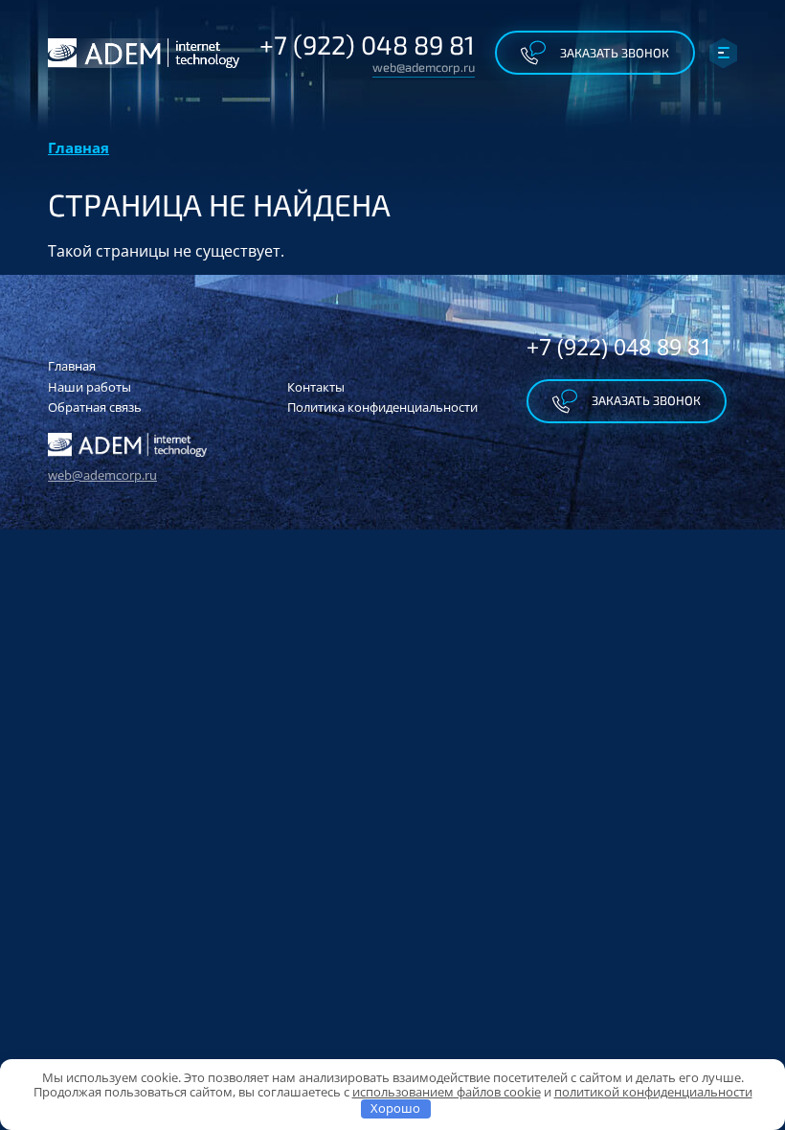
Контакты (316, 387)
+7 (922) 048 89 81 (367, 44)
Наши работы (89, 387)
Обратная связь (95, 407)
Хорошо (395, 1108)
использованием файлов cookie (446, 1091)
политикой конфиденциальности (653, 1091)
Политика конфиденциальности (382, 407)
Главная (78, 147)
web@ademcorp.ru (423, 67)
